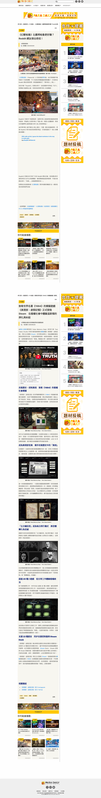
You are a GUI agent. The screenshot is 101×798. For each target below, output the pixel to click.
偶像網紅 (57, 5)
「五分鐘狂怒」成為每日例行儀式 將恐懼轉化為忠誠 (30, 378)
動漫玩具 (49, 5)
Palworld (32, 140)
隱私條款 (44, 791)
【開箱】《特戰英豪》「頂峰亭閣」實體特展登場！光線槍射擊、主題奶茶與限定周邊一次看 (75, 71)
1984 (47, 394)
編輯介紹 (50, 791)
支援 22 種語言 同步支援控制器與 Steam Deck (29, 381)
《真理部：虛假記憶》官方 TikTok (32, 690)
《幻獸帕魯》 (23, 77)
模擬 (42, 331)
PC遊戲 (31, 295)
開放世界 (22, 217)
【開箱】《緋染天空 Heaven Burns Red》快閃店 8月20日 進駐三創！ (75, 114)
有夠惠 (24, 45)
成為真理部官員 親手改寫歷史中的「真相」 (28, 376)
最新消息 (21, 5)
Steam (21, 214)
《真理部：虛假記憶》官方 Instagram (33, 687)
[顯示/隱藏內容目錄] (38, 373)
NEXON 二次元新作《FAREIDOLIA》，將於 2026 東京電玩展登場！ (74, 100)
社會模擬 (22, 698)
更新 (43, 77)
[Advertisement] (50, 22)
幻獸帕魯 (35, 184)
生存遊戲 (37, 214)
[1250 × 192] (38, 228)
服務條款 (39, 791)
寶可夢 (26, 214)
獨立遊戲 (23, 329)
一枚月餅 (25, 324)
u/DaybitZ (26, 140)
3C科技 (35, 5)
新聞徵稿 (56, 791)
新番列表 (43, 5)
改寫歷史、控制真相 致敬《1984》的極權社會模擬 (29, 375)
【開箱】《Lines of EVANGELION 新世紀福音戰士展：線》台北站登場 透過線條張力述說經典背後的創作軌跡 (75, 85)
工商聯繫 (62, 791)
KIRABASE (66, 5)
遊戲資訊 (28, 5)
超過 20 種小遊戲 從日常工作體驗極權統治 (29, 380)
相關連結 (22, 383)
